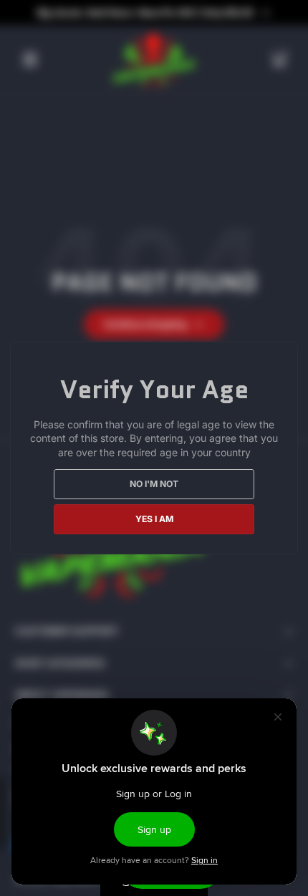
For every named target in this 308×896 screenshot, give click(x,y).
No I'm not (154, 483)
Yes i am (154, 519)
